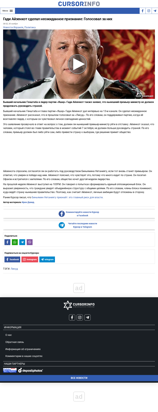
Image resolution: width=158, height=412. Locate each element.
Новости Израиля (13, 27)
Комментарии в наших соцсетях (23, 356)
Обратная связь (14, 342)
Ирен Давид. (28, 202)
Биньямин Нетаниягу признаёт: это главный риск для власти (67, 197)
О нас (8, 334)
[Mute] (10, 97)
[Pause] (6, 97)
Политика (30, 27)
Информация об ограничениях (23, 349)
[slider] (17, 97)
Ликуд (14, 268)
